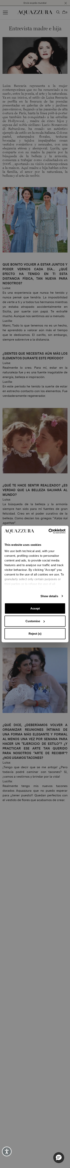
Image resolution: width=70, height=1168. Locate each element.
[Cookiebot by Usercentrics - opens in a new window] (50, 531)
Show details (49, 596)
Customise (32, 621)
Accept (35, 608)
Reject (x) (35, 633)
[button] (58, 1157)
